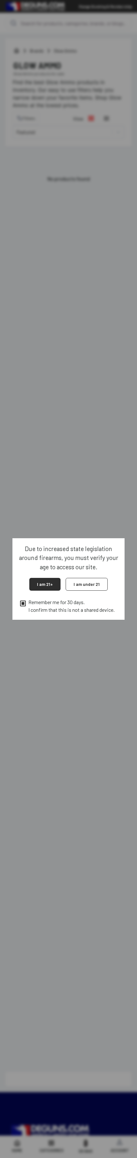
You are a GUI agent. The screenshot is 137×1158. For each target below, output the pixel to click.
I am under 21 (87, 584)
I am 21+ (45, 584)
